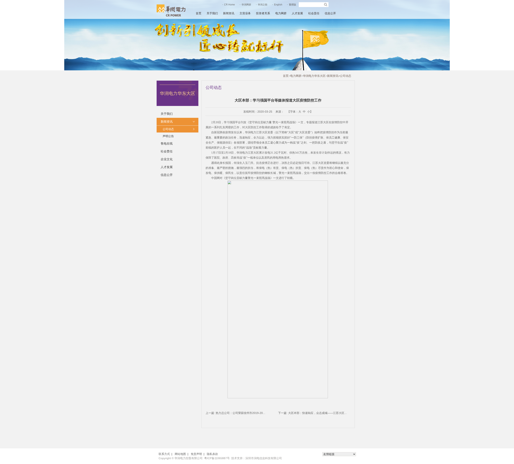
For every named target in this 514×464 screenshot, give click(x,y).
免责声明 (196, 454)
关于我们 (212, 13)
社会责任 (313, 13)
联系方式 (164, 454)
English (278, 4)
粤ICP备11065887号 (217, 458)
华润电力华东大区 (314, 75)
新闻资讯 (228, 13)
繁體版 (292, 4)
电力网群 (281, 13)
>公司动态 (344, 75)
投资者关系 (263, 13)
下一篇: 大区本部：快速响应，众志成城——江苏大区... (312, 413)
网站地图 (180, 454)
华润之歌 (262, 4)
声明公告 (168, 136)
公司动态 (168, 129)
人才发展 (297, 13)
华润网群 (246, 4)
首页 (198, 13)
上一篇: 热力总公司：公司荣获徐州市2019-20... (235, 413)
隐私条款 (212, 454)
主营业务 (245, 13)
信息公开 (330, 13)
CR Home (229, 4)
